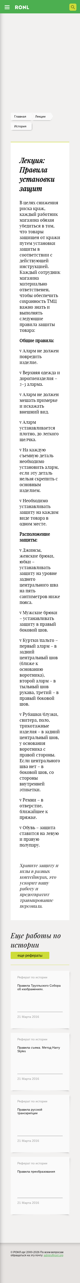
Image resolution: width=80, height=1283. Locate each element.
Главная (20, 116)
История (20, 126)
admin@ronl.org (53, 1255)
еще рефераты (30, 955)
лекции (40, 116)
